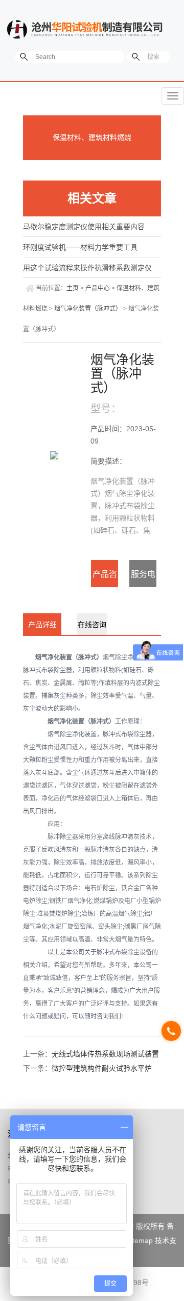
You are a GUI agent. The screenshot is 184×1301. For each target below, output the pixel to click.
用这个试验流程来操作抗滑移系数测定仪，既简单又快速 (92, 268)
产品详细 (42, 625)
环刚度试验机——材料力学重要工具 (80, 247)
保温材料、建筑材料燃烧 (92, 137)
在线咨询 (92, 625)
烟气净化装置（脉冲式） (88, 308)
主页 (72, 288)
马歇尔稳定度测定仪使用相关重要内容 (84, 227)
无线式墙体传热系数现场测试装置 (105, 1054)
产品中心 (97, 288)
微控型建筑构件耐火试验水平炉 (102, 1068)
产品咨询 (105, 579)
